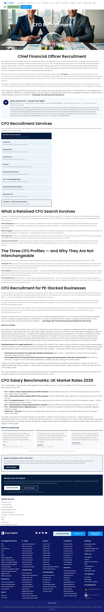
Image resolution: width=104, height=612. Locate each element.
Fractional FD (67, 557)
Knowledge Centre (89, 544)
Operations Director (69, 586)
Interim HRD (46, 564)
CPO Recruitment (27, 562)
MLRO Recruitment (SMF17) (9, 564)
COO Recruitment (6, 505)
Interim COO (46, 555)
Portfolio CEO (47, 577)
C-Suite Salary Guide (28, 567)
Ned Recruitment (69, 591)
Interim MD (46, 560)
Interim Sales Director (49, 569)
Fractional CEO (68, 544)
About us (4, 595)
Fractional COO (68, 553)
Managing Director (69, 582)
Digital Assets (5, 573)
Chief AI (86, 559)
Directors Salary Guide (70, 596)
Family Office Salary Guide (30, 598)
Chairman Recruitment (70, 593)
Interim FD (46, 562)
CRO (2, 551)
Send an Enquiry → (30, 488)
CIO (2, 553)
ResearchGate (36, 116)
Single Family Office (28, 591)
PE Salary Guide (47, 591)
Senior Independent (7, 557)
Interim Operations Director (51, 567)
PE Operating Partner (49, 584)
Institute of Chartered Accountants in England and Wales (21, 84)
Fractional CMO (68, 551)
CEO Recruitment (6, 502)
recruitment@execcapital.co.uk (15, 492)
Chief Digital (88, 557)
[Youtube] (46, 533)
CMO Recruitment (27, 557)
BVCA (2, 520)
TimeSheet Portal (89, 551)
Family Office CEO (27, 577)
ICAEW (3, 517)
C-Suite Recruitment (7, 507)
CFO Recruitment (18, 288)
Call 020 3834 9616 (12, 488)
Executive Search (27, 573)
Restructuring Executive (8, 584)
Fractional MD (68, 562)
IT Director (67, 580)
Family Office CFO (27, 580)
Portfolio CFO (47, 580)
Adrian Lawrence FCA (29, 329)
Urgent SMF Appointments (9, 571)
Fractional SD (67, 564)
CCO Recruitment (27, 548)
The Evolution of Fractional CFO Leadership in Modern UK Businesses (29, 353)
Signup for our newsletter (95, 533)
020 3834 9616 (64, 116)
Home (46, 44)
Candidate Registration (91, 548)
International (5, 589)
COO (2, 546)
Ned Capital (87, 579)
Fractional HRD (68, 560)
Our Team (4, 597)
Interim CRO (46, 557)
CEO (2, 544)
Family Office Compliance (29, 596)
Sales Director (68, 589)
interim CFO (87, 411)
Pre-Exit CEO (46, 582)
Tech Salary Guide (89, 571)
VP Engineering (88, 566)
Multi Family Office (27, 593)
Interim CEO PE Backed (49, 586)
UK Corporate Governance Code (16, 86)
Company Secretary (70, 573)
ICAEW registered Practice (34, 340)
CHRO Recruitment (27, 553)
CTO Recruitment (27, 564)
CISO (85, 564)
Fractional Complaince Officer (10, 569)
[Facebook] (36, 533)
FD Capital (64, 74)
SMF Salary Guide (6, 576)
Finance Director (68, 575)
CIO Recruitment (27, 555)
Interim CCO (46, 544)
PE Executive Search (48, 575)
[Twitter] (39, 533)
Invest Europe (5, 522)
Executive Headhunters (7, 512)
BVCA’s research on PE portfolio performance (67, 273)
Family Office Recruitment (29, 575)
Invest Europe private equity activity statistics (17, 308)
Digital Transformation (91, 562)
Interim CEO (46, 546)
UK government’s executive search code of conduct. (36, 374)
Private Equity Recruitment (8, 510)
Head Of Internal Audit (8, 560)
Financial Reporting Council (9, 524)
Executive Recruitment (28, 544)
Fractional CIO (68, 548)
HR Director (67, 577)
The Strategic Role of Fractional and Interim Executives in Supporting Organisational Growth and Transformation (45, 357)
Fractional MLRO (6, 567)
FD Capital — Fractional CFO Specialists (12, 514)
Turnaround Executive (7, 582)
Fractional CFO (68, 546)
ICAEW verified (57, 103)
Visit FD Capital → (11, 467)
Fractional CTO (68, 555)
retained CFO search (8, 216)
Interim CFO (46, 548)
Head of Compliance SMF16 (9, 562)
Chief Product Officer (7, 586)
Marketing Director (69, 584)
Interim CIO (46, 551)
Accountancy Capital (90, 582)
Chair (2, 555)
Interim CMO (46, 553)
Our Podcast (88, 546)
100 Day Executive (48, 589)
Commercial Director (70, 571)
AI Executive (87, 568)
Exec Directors (5, 548)
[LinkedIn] (43, 533)
